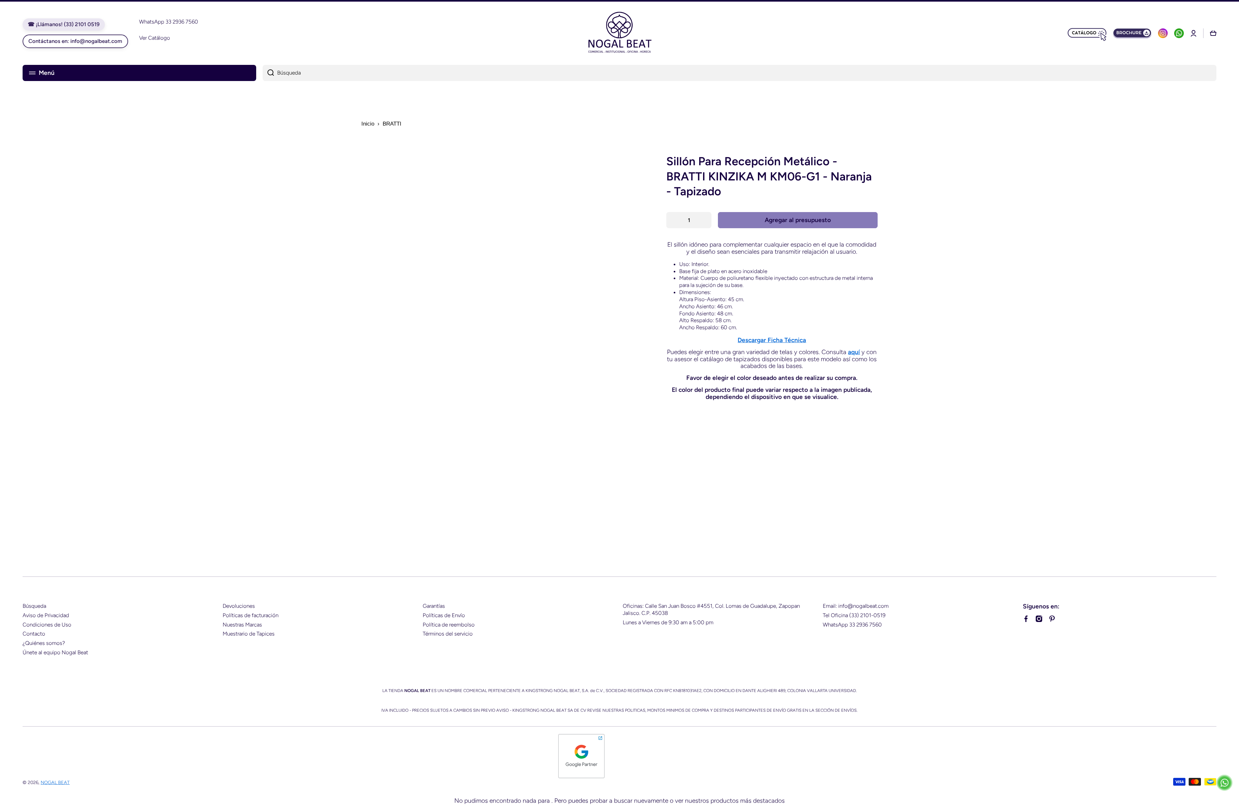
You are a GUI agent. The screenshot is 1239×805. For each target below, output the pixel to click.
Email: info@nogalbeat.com (856, 606)
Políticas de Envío (444, 615)
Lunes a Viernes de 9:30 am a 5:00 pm (668, 622)
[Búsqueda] (268, 73)
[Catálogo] (1087, 33)
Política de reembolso (449, 624)
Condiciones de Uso (47, 624)
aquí (854, 352)
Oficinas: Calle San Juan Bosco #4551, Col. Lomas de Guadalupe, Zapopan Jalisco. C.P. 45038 (711, 609)
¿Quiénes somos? (44, 643)
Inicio (367, 124)
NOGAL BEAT (55, 782)
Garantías (434, 606)
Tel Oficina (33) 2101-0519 (854, 615)
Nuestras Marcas (242, 624)
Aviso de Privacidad (46, 615)
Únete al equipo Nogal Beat (55, 652)
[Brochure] (1132, 33)
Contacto (34, 633)
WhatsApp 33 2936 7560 (852, 624)
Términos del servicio (448, 633)
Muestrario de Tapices (249, 633)
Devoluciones (239, 606)
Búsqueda (34, 606)
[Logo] (619, 33)
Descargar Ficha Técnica (772, 340)
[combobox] (739, 73)
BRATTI (392, 124)
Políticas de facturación (250, 615)
